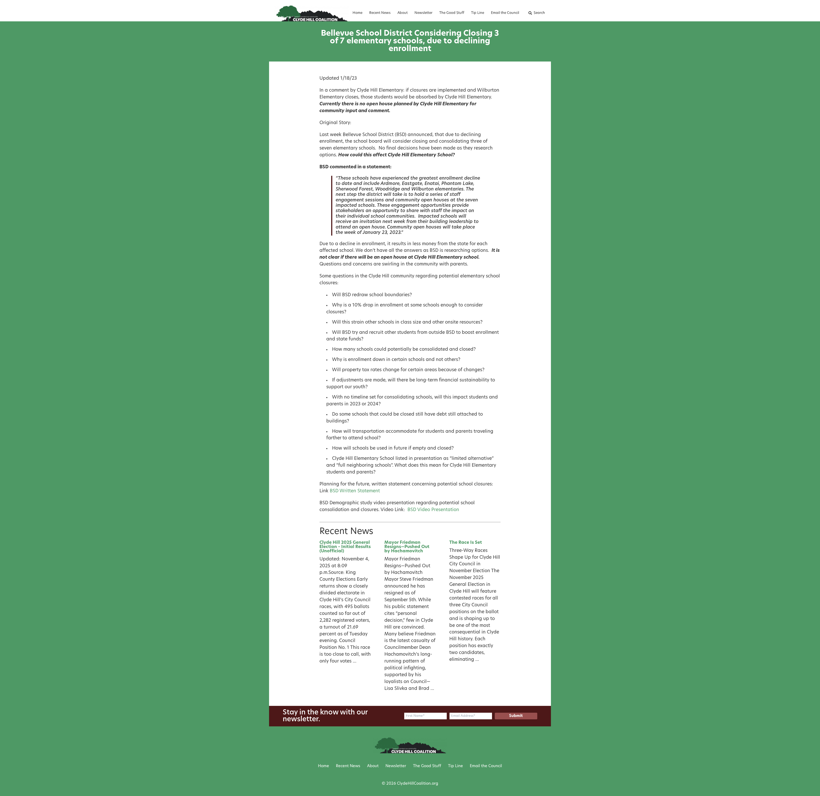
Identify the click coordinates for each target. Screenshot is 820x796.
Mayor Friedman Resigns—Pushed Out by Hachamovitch (406, 547)
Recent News (380, 13)
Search (539, 13)
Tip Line (477, 13)
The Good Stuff (451, 13)
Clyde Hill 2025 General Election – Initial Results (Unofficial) (345, 547)
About (402, 13)
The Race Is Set (465, 543)
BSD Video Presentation (433, 510)
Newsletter (423, 13)
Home (357, 13)
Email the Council (505, 13)
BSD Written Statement (355, 491)
